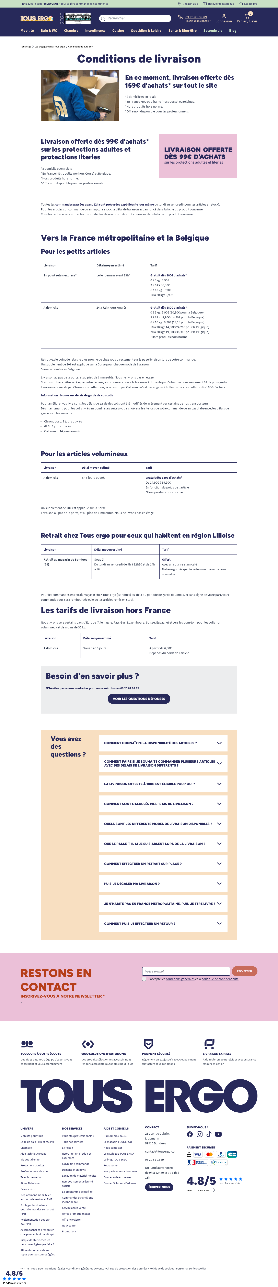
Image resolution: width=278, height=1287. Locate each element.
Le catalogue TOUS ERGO (119, 1153)
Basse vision (28, 1189)
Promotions (69, 1231)
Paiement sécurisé (156, 1054)
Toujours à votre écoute (41, 1054)
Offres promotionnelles (76, 1214)
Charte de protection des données (127, 1268)
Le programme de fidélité (77, 1192)
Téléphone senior (31, 1177)
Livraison (67, 1148)
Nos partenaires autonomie (120, 1171)
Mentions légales (55, 1268)
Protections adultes (32, 1165)
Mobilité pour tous (32, 1136)
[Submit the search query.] (103, 18)
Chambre (26, 1148)
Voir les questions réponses (139, 699)
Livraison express (217, 1054)
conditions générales (180, 979)
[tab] (163, 743)
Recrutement (111, 1165)
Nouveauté (69, 1225)
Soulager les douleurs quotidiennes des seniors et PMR (37, 1209)
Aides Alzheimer (30, 1183)
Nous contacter (113, 1148)
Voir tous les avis (198, 1190)
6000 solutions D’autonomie (103, 1054)
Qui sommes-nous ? (115, 1136)
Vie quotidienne (30, 1159)
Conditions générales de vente (85, 1268)
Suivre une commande (75, 1164)
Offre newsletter (72, 1219)
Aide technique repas (33, 1153)
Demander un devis (74, 1170)
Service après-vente (74, 1208)
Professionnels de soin (34, 1171)
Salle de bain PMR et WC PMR (38, 1142)
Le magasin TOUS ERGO (118, 1142)
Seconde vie (213, 30)
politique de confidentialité (220, 979)
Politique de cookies (162, 1268)
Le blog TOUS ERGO (115, 1159)
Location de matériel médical (79, 1175)
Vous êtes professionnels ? (78, 1136)
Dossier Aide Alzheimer (117, 1177)
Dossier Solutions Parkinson (120, 1183)
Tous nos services (72, 1142)
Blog (232, 30)
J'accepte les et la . (193, 979)
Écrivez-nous (159, 1187)
